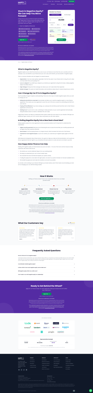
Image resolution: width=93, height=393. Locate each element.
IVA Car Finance (57, 361)
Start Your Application (46, 198)
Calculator (53, 4)
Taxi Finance (44, 367)
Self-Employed (56, 363)
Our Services (45, 4)
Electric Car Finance (45, 369)
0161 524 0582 (64, 1)
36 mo (58, 24)
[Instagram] (21, 370)
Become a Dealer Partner (69, 4)
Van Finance (44, 359)
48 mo (64, 24)
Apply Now (22, 39)
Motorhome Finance (46, 361)
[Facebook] (19, 370)
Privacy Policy (68, 359)
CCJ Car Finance (57, 359)
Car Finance (32, 359)
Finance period (52, 22)
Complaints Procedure (70, 365)
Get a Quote (71, 1)
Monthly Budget (67, 14)
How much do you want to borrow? (56, 17)
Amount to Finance (55, 14)
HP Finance (32, 363)
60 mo (70, 24)
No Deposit (56, 365)
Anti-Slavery (68, 367)
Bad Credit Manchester (58, 367)
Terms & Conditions (69, 363)
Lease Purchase (33, 365)
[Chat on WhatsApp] (90, 390)
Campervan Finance (46, 363)
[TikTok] (24, 370)
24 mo (52, 24)
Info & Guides (59, 4)
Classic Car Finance (45, 365)
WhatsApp (58, 1)
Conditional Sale (33, 367)
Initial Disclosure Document (29, 55)
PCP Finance (32, 361)
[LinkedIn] (26, 370)
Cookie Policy (68, 361)
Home (19, 62)
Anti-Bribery (68, 369)
